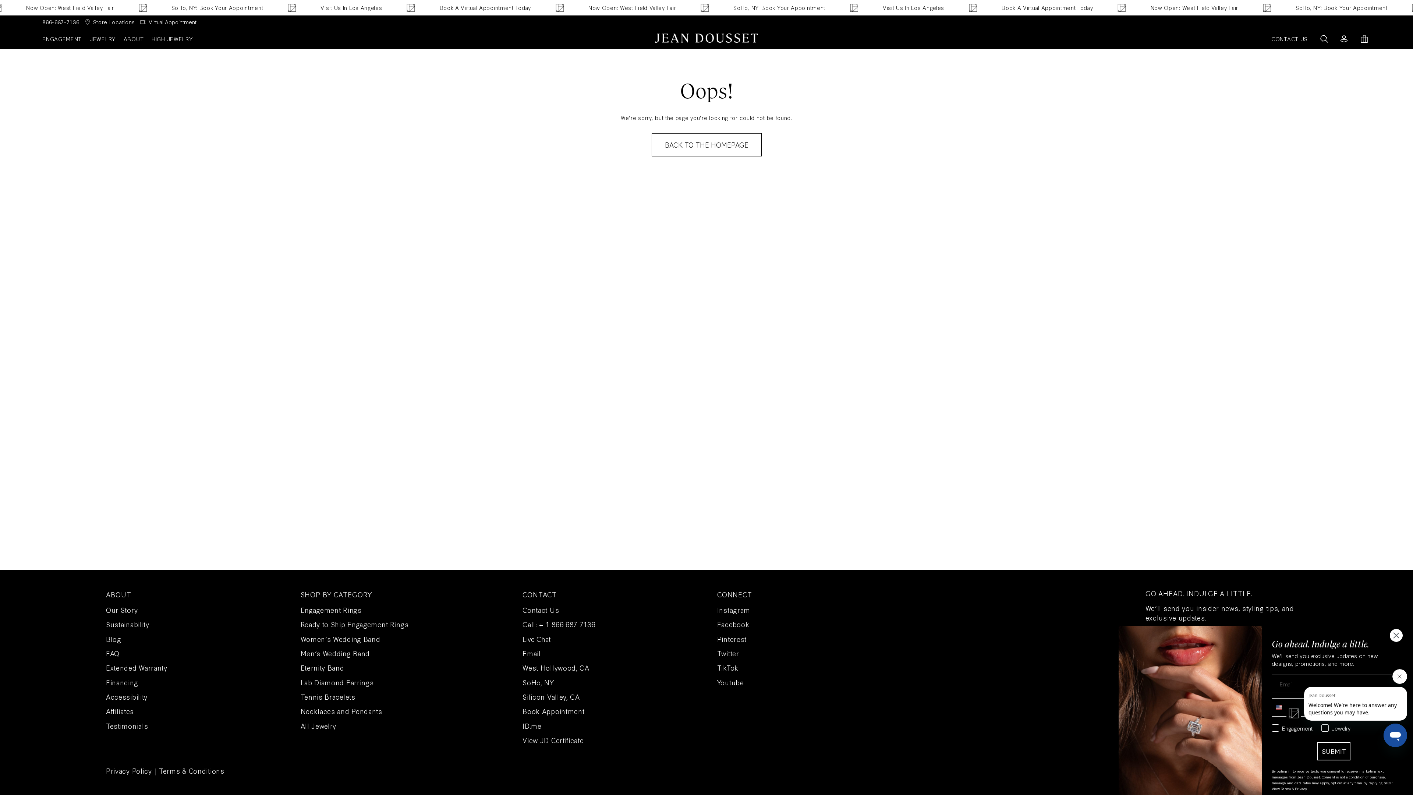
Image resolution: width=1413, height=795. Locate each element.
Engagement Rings (331, 610)
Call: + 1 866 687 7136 (559, 624)
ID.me (532, 726)
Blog (113, 639)
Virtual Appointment (172, 22)
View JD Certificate (553, 740)
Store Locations (114, 22)
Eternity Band (322, 667)
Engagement (62, 39)
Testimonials (127, 726)
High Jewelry (172, 39)
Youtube (730, 682)
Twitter (728, 653)
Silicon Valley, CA (551, 697)
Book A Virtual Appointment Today (463, 7)
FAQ (113, 653)
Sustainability (127, 624)
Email (532, 653)
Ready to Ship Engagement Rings (355, 624)
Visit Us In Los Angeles (329, 7)
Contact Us (541, 610)
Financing (122, 682)
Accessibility (127, 697)
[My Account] (1344, 38)
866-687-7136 (60, 22)
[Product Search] (1324, 38)
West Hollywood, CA (556, 667)
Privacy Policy (129, 770)
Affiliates (120, 711)
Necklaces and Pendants (341, 711)
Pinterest (732, 639)
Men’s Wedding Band (335, 653)
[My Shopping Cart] (1364, 38)
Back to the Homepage (706, 144)
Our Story (122, 610)
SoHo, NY (538, 682)
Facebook (733, 624)
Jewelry (103, 39)
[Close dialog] (1396, 635)
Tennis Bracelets (328, 697)
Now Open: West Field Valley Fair (48, 7)
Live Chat (536, 639)
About (134, 39)
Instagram (733, 610)
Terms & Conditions (191, 770)
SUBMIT (1334, 751)
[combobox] (1285, 707)
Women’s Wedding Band (340, 639)
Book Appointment (553, 711)
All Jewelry (319, 726)
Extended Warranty (136, 667)
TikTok (728, 667)
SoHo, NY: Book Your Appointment (195, 7)
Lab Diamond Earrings (337, 682)
